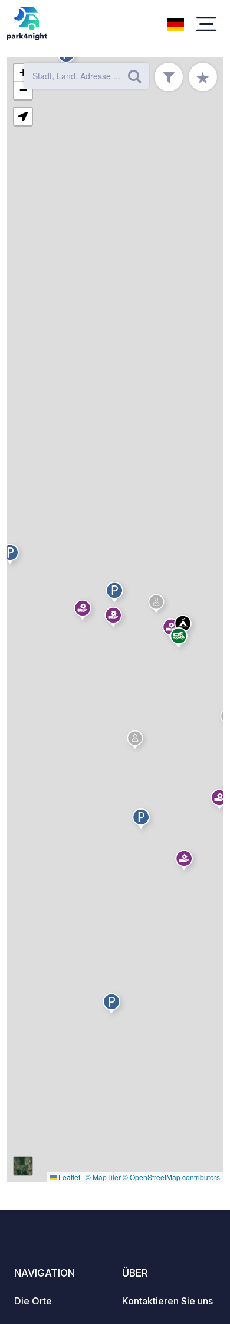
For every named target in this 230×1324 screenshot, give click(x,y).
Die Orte (33, 1301)
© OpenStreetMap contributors (171, 1177)
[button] (113, 1005)
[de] (176, 23)
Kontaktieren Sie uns (167, 1301)
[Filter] (169, 77)
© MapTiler (103, 1177)
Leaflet (68, 1177)
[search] (134, 75)
